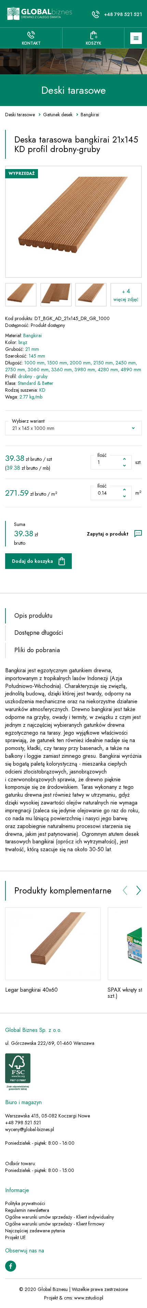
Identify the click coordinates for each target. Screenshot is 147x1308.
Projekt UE (15, 1237)
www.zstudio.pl (88, 1297)
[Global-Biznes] (39, 13)
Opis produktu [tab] (33, 615)
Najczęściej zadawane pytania (35, 1230)
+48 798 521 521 (123, 14)
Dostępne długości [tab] (38, 632)
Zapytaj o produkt (107, 533)
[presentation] (124, 890)
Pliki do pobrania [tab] (37, 650)
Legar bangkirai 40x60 (31, 990)
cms (68, 1297)
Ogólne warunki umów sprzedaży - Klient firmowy (54, 1223)
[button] (73, 428)
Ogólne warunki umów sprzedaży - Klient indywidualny (59, 1217)
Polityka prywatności (25, 1203)
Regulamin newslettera (27, 1210)
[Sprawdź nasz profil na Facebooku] (10, 1265)
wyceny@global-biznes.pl (29, 1129)
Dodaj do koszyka (32, 561)
